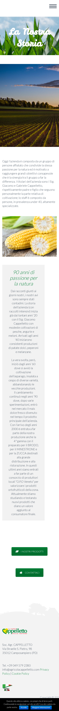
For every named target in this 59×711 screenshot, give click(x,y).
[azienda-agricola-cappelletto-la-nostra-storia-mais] (29, 236)
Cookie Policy (20, 673)
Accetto (24, 707)
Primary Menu (53, 6)
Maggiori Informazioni (41, 707)
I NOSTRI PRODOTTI (32, 551)
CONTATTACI (32, 572)
